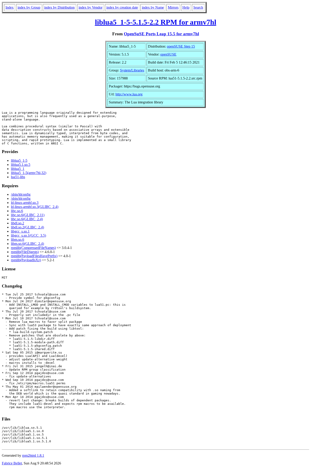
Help (185, 7)
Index (9, 7)
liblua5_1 (17, 169)
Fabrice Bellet (12, 463)
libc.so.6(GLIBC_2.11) (27, 215)
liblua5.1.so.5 (20, 165)
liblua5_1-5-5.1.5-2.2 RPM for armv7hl (155, 22)
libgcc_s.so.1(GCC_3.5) (28, 235)
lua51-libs (18, 177)
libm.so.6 (17, 239)
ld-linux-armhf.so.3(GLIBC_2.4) (34, 207)
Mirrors (173, 7)
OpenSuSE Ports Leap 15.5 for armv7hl (161, 33)
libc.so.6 (17, 211)
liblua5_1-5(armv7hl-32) (28, 173)
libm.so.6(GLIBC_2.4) (27, 244)
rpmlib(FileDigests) (25, 252)
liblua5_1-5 (19, 160)
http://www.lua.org (129, 94)
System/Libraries (132, 70)
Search (198, 7)
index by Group (29, 7)
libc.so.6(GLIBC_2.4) (27, 219)
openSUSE (168, 54)
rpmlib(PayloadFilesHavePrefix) (34, 256)
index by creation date (122, 7)
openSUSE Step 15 (181, 46)
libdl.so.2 (17, 223)
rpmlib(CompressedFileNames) (33, 248)
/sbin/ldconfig (21, 194)
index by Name (153, 7)
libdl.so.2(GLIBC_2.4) (27, 227)
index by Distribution (59, 7)
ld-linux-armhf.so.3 (24, 203)
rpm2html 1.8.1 (33, 455)
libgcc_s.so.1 (20, 231)
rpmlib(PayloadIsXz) (26, 260)
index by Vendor (90, 7)
